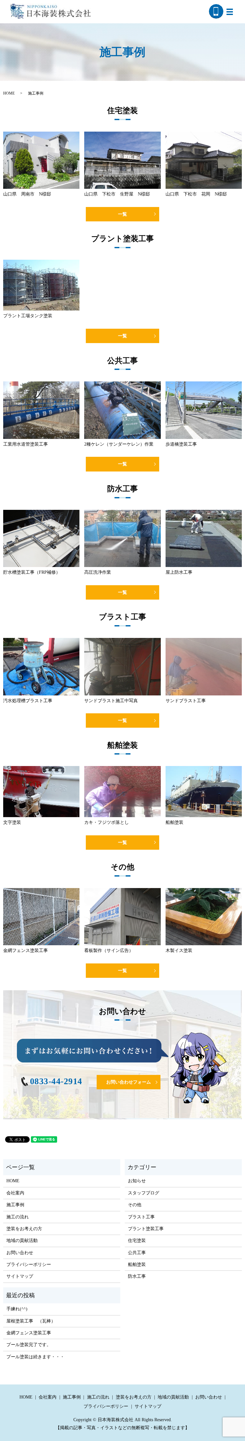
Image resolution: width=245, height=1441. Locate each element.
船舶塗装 (137, 1264)
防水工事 (137, 1276)
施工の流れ (17, 1217)
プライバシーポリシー (28, 1264)
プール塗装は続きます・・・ (35, 1356)
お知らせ (137, 1180)
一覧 (122, 214)
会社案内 (15, 1193)
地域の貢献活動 (22, 1240)
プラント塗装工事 (146, 1228)
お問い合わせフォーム (128, 1082)
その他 (134, 1204)
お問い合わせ (19, 1252)
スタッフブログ (143, 1193)
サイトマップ (19, 1276)
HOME (9, 93)
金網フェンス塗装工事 (28, 1332)
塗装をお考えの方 (24, 1228)
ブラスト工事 (141, 1217)
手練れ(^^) (16, 1309)
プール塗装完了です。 (28, 1344)
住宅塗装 (137, 1240)
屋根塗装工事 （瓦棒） (31, 1321)
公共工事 (137, 1252)
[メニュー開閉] (229, 12)
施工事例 (15, 1204)
